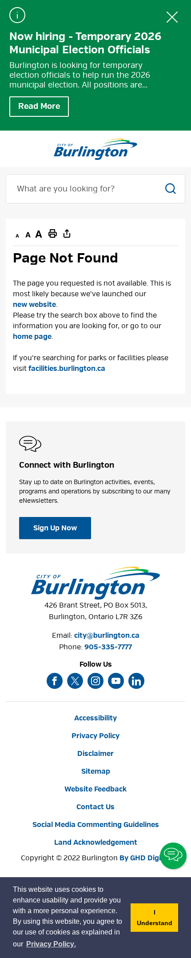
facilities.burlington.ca (66, 368)
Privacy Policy (95, 735)
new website (34, 304)
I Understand (157, 920)
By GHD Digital (144, 858)
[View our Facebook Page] (55, 681)
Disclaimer (95, 753)
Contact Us (95, 807)
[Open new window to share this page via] (67, 233)
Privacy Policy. (51, 945)
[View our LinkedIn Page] (136, 681)
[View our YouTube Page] (116, 681)
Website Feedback (95, 789)
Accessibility (95, 718)
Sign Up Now (55, 528)
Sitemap (95, 771)
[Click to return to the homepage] (95, 149)
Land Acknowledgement (95, 842)
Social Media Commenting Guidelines (95, 824)
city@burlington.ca (106, 635)
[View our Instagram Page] (95, 681)
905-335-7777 (108, 647)
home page (32, 336)
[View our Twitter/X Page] (75, 681)
